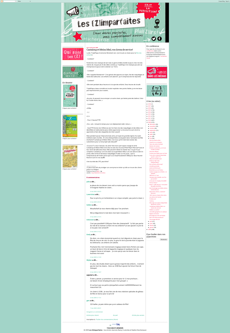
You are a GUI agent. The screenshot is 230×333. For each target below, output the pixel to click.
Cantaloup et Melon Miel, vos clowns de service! (110, 49)
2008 (149, 229)
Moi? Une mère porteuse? (157, 217)
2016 (149, 108)
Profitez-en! (153, 199)
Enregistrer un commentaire (95, 312)
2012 (149, 116)
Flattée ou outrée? (154, 210)
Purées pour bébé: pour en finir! (158, 153)
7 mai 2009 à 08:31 (95, 308)
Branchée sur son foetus (156, 170)
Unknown (90, 220)
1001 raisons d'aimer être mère (158, 195)
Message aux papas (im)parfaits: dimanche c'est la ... (158, 203)
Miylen (89, 260)
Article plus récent (93, 315)
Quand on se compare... (156, 142)
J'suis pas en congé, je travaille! (158, 181)
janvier (151, 227)
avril (151, 221)
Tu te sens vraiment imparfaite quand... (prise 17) (158, 156)
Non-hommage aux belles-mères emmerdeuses (158, 189)
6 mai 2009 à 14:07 (95, 272)
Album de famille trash (156, 159)
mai (151, 138)
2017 (149, 106)
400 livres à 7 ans (154, 175)
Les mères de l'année (155, 197)
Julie (88, 182)
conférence (150, 51)
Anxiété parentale (154, 166)
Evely (89, 234)
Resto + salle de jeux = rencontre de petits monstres (158, 185)
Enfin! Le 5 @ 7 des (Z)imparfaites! (155, 161)
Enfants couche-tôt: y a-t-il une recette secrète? (158, 148)
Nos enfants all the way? (156, 164)
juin (151, 136)
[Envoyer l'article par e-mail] (101, 171)
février (151, 225)
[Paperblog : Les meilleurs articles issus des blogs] (115, 325)
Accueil (115, 315)
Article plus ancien (138, 315)
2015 (149, 110)
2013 (149, 114)
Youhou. (152, 201)
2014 (149, 112)
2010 (149, 120)
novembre (153, 126)
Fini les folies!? (153, 183)
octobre (152, 128)
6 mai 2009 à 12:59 (95, 257)
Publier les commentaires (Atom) (107, 319)
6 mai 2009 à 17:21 (95, 297)
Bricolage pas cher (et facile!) (157, 215)
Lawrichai (90, 194)
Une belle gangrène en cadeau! (158, 212)
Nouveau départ (154, 151)
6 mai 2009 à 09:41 (95, 202)
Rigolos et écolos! (154, 213)
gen (88, 300)
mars (151, 223)
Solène (89, 205)
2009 (149, 122)
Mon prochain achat (155, 140)
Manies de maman (155, 146)
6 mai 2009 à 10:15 (95, 217)
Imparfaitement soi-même (98, 173)
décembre (152, 124)
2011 (149, 118)
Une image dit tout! (155, 219)
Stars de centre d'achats (156, 144)
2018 (149, 104)
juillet (151, 134)
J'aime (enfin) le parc (155, 168)
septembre (153, 130)
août (151, 132)
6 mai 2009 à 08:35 (95, 191)
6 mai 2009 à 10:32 (95, 231)
